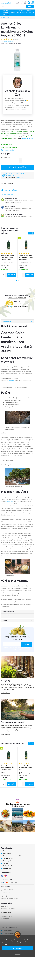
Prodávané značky (8, 866)
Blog (4, 851)
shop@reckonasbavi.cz (9, 896)
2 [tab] (18, 280)
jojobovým (11, 380)
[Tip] (26, 245)
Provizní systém (7, 861)
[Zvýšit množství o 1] (20, 159)
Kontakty (5, 863)
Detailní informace (26, 138)
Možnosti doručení (9, 150)
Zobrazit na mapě (6, 913)
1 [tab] (16, 280)
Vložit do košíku (19, 167)
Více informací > (5, 923)
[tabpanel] (9, 257)
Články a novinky (7, 930)
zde (28, 944)
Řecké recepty (7, 853)
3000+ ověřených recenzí (17, 298)
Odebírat (26, 644)
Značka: (7, 194)
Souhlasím (19, 948)
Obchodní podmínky (8, 858)
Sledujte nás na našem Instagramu (18, 805)
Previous (29, 233)
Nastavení (17, 954)
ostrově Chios (9, 501)
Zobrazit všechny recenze (21, 306)
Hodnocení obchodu (8, 933)
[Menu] (32, 2)
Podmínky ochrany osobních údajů (12, 856)
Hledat (29, 6)
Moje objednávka (7, 868)
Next (32, 233)
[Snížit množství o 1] (20, 162)
